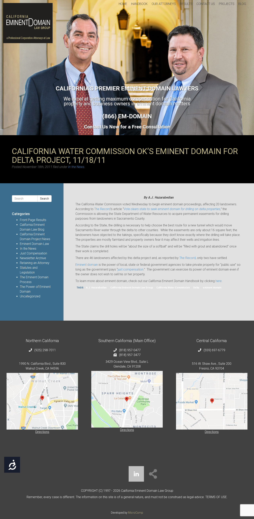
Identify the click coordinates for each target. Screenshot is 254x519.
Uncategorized (30, 296)
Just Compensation (33, 253)
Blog (242, 4)
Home (123, 4)
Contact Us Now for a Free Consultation (127, 127)
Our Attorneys (164, 4)
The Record (102, 209)
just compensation (130, 269)
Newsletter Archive (33, 258)
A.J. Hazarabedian (96, 287)
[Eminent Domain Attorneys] (28, 23)
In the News (76, 167)
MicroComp (135, 512)
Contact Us (205, 4)
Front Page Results (33, 220)
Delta (196, 287)
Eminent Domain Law (34, 244)
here (219, 281)
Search (44, 198)
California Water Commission (173, 287)
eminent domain (212, 287)
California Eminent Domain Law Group (131, 287)
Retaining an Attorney (34, 263)
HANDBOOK (139, 4)
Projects (226, 4)
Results (186, 4)
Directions (42, 432)
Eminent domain (86, 265)
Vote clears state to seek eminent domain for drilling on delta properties (172, 209)
